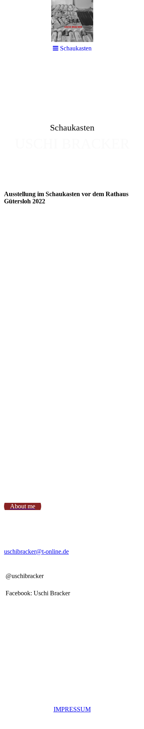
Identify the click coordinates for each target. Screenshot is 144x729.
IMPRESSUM (72, 709)
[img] (72, 122)
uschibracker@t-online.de (36, 551)
